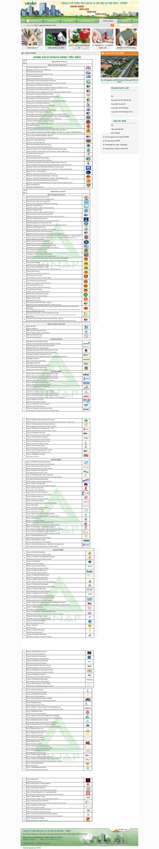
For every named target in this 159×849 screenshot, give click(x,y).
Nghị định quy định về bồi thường (116, 108)
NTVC (39, 848)
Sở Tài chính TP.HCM (112, 133)
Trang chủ (34, 21)
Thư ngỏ (68, 21)
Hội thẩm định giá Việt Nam (114, 129)
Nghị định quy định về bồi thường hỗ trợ (119, 112)
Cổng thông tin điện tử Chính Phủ (116, 148)
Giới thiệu (52, 21)
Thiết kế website (28, 848)
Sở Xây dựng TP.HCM (112, 141)
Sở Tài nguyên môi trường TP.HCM (117, 137)
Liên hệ (125, 21)
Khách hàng (108, 21)
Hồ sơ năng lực (87, 21)
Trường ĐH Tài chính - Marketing (116, 145)
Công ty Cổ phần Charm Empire (120, 80)
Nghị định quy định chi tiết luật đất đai (118, 100)
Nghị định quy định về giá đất (115, 104)
